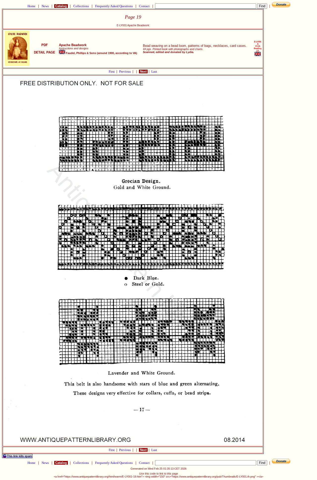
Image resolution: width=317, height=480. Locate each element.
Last (154, 71)
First (112, 71)
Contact (144, 6)
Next (143, 71)
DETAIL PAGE (44, 52)
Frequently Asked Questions (113, 6)
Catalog (61, 6)
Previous (125, 71)
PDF (44, 45)
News (45, 6)
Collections (81, 6)
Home (31, 6)
